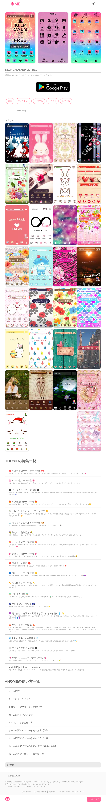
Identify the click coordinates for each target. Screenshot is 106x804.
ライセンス (80, 791)
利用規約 (52, 791)
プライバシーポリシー (66, 791)
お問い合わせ (26, 791)
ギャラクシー (23, 101)
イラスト (52, 101)
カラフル (39, 101)
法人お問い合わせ (40, 791)
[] (97, 765)
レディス (66, 101)
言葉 (10, 101)
